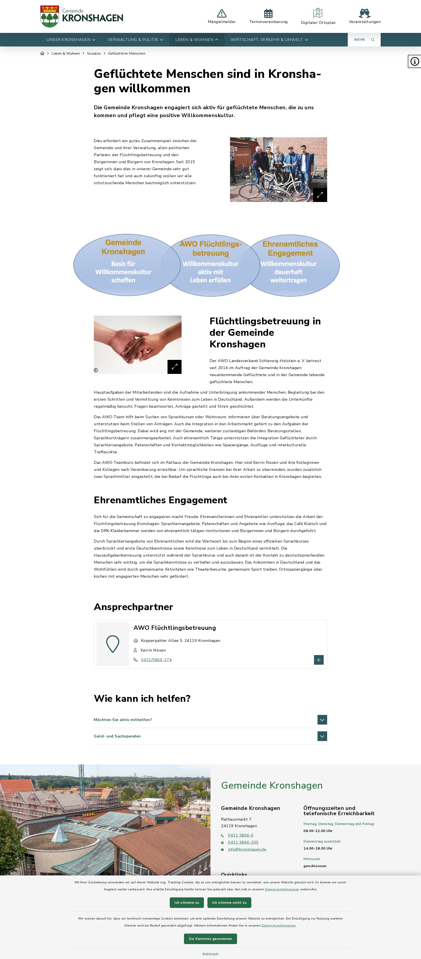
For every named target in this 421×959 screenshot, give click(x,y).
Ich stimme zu (187, 902)
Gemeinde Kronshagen (272, 785)
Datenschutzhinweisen (282, 889)
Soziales (94, 53)
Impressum (211, 954)
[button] (414, 61)
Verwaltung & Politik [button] (133, 39)
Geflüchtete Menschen (126, 53)
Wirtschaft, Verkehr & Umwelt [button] (267, 39)
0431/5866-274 (156, 660)
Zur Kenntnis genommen (210, 938)
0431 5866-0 (241, 835)
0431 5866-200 (243, 842)
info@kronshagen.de (247, 849)
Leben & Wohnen (66, 53)
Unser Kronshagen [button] (68, 39)
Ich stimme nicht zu (229, 902)
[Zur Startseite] (42, 53)
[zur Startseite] (81, 16)
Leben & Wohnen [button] (194, 39)
